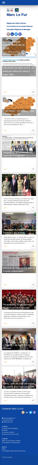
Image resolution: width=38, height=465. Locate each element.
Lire (5, 92)
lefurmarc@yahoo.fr (9, 418)
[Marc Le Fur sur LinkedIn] (12, 34)
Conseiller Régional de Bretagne (18, 29)
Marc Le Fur (17, 15)
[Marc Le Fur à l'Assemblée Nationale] (10, 10)
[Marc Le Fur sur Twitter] (16, 34)
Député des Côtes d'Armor (16, 23)
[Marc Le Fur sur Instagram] (8, 34)
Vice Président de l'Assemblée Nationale (20, 26)
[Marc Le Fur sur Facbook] (20, 34)
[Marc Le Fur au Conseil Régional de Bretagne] (18, 10)
